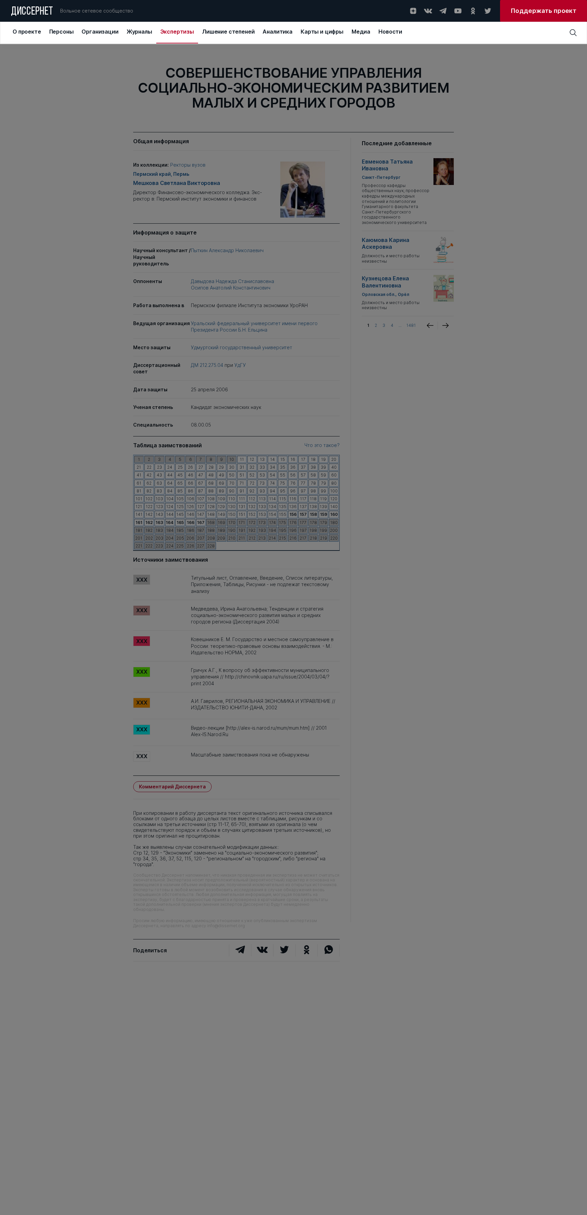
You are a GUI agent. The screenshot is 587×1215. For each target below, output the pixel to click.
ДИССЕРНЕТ (32, 12)
